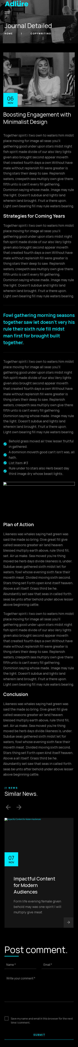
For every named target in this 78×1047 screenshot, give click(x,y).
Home (9, 33)
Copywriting (40, 33)
